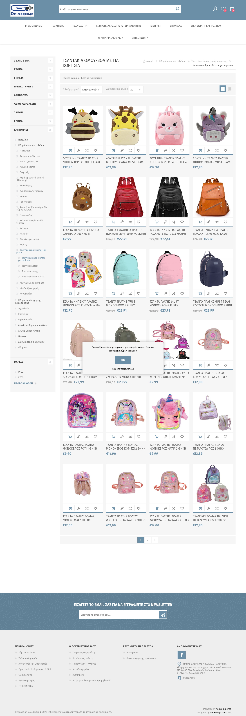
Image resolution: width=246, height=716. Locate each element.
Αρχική (149, 61)
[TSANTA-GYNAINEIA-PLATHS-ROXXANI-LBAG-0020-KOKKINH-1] (126, 197)
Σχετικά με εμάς (27, 680)
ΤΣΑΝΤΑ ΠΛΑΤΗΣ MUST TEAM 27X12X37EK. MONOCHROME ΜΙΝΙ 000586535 (81, 376)
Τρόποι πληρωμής (28, 658)
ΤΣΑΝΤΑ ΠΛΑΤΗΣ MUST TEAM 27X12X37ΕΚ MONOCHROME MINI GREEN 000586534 (124, 376)
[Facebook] (182, 655)
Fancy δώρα (26, 202)
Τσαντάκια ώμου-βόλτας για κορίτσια (31, 259)
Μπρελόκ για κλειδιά (29, 239)
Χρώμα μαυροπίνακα (29, 330)
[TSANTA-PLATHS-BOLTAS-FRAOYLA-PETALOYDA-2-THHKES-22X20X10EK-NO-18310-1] (169, 484)
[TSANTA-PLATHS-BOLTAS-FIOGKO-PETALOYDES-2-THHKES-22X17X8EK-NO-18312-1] (126, 484)
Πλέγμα (223, 88)
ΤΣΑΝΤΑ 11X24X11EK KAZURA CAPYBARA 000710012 (81, 231)
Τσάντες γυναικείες (29, 161)
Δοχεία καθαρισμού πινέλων (32, 325)
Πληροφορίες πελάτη (84, 652)
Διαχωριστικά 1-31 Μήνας (31, 342)
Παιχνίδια (23, 139)
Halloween (25, 150)
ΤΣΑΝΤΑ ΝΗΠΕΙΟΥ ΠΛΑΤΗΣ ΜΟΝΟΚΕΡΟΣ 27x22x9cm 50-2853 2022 (81, 305)
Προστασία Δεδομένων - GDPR (35, 669)
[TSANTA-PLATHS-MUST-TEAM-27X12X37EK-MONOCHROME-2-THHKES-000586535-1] (83, 340)
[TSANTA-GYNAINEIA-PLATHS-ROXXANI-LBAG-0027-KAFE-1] (213, 197)
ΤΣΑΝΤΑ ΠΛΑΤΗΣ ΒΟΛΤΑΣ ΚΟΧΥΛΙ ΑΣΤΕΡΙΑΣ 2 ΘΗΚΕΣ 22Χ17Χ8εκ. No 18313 (210, 376)
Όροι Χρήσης (25, 675)
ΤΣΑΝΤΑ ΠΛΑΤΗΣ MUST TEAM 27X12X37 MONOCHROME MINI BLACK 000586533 (212, 305)
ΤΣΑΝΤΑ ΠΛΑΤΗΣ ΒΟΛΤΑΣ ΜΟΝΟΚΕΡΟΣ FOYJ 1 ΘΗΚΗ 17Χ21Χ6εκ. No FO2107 (80, 448)
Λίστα (229, 88)
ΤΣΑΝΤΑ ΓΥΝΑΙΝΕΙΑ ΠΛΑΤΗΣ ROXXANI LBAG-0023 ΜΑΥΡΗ (167, 231)
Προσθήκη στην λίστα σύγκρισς (87, 150)
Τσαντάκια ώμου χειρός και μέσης (31, 251)
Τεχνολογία (24, 308)
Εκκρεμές (24, 172)
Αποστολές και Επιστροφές (33, 663)
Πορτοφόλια (26, 215)
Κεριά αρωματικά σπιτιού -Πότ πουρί (30, 179)
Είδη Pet (22, 347)
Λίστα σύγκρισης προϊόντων (141, 658)
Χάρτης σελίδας (27, 652)
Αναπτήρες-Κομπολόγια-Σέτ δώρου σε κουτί (31, 208)
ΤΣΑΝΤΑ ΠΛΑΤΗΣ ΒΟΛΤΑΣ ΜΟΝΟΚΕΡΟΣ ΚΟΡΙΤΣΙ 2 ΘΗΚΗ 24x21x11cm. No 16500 (125, 448)
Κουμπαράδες (26, 294)
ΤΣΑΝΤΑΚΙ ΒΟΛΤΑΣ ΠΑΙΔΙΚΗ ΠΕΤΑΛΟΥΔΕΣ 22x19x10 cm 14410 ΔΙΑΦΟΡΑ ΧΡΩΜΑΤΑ (210, 520)
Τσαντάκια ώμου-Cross (33, 276)
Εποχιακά (23, 314)
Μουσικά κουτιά (27, 167)
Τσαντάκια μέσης (30, 271)
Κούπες (23, 196)
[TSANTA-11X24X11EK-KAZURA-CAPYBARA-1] (83, 197)
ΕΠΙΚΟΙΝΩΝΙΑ (26, 686)
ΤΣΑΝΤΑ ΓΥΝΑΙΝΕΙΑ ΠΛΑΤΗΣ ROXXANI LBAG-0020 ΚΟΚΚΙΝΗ (126, 231)
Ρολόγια (24, 228)
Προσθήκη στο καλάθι (70, 150)
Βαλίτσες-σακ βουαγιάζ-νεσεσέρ (29, 221)
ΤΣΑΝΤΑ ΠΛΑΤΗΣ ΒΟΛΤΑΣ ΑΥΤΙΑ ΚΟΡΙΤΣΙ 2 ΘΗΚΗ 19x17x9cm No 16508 (169, 376)
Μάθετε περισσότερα (123, 369)
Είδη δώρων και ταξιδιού (31, 145)
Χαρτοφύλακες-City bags (32, 283)
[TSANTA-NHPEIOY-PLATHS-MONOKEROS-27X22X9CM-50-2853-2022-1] (83, 269)
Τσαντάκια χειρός (30, 266)
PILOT (21, 371)
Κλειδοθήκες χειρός (29, 288)
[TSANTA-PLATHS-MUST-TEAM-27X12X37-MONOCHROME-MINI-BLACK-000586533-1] (213, 269)
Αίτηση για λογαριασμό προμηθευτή (91, 680)
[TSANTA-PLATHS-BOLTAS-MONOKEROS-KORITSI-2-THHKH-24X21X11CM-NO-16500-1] (126, 412)
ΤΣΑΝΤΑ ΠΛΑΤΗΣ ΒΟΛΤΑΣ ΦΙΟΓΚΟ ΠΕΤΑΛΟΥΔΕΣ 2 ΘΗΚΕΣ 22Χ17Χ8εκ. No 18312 (126, 520)
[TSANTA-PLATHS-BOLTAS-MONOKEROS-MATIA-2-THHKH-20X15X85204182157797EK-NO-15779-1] (169, 412)
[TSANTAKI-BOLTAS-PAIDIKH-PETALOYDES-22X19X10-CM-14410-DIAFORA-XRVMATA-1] (213, 484)
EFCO (21, 377)
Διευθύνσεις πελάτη (83, 658)
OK (123, 360)
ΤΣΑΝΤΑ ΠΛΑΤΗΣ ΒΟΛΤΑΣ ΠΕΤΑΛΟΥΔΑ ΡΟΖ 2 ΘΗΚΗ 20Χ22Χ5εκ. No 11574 (209, 448)
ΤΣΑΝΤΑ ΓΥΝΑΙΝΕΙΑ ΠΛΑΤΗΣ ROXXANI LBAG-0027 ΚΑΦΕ (211, 231)
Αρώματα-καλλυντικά (30, 156)
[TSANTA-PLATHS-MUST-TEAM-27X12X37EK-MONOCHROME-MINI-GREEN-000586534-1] (126, 340)
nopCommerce (223, 709)
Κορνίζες (24, 234)
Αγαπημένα (78, 675)
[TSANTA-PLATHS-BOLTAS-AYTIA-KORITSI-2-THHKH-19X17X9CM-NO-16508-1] (169, 340)
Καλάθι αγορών (231, 9)
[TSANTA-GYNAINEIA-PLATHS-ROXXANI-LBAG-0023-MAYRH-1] (169, 197)
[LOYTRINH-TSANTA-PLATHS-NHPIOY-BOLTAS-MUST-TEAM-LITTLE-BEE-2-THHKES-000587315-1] (83, 126)
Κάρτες (23, 244)
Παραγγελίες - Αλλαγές (84, 663)
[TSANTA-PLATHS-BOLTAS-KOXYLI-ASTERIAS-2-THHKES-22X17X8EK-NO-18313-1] (213, 340)
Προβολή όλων (23, 383)
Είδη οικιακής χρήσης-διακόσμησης (28, 301)
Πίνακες (22, 336)
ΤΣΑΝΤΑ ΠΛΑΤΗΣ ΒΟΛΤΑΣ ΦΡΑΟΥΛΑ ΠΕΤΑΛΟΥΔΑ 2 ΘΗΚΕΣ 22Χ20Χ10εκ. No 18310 (169, 520)
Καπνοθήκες (26, 185)
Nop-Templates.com (220, 712)
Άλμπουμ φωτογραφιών (31, 191)
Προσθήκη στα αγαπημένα (95, 150)
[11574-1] (213, 412)
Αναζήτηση (132, 652)
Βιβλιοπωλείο (25, 319)
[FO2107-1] (83, 412)
